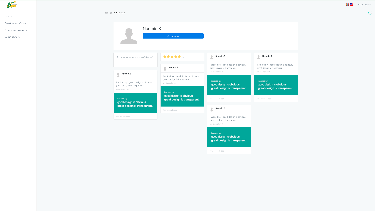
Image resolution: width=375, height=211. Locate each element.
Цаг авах (174, 36)
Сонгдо (108, 13)
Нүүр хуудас (364, 4)
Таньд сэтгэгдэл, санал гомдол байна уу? (135, 57)
